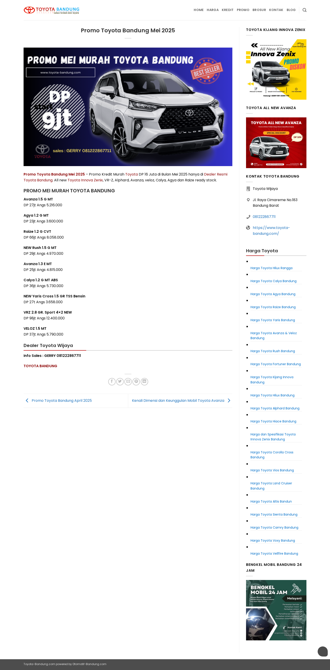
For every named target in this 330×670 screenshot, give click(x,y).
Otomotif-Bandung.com (89, 664)
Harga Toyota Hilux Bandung (273, 395)
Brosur (259, 10)
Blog (291, 10)
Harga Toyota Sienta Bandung (274, 514)
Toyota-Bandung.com (39, 664)
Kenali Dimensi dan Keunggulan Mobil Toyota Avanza (178, 400)
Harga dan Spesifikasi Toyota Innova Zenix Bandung (273, 437)
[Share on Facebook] (112, 381)
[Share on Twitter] (120, 381)
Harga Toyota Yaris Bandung (273, 320)
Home (199, 10)
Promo (243, 10)
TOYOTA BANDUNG (40, 366)
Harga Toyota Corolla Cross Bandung (272, 454)
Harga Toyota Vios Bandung (272, 470)
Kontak (276, 10)
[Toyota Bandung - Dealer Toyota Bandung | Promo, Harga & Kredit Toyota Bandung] (52, 10)
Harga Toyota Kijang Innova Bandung (272, 379)
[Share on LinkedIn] (144, 381)
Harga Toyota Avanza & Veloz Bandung (274, 335)
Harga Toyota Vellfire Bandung (274, 553)
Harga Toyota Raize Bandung (273, 307)
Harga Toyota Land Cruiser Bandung (271, 485)
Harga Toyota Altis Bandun (271, 501)
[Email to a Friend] (128, 381)
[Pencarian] (304, 10)
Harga (212, 10)
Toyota (131, 174)
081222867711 (264, 216)
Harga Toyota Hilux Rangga (272, 268)
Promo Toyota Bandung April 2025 (61, 400)
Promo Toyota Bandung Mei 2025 (54, 174)
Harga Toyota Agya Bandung (273, 294)
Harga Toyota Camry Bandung (274, 527)
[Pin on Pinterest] (136, 381)
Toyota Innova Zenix (85, 180)
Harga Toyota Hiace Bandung (273, 421)
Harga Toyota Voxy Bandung (273, 540)
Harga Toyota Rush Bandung (273, 351)
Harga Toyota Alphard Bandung (275, 408)
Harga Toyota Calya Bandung (274, 281)
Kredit (228, 10)
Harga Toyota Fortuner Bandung (276, 364)
